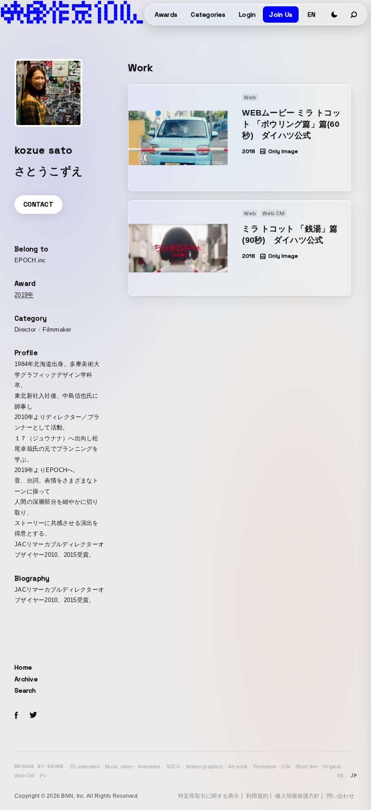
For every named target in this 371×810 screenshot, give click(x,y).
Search (25, 690)
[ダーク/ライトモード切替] (334, 14)
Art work (237, 766)
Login (247, 14)
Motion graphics (204, 766)
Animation (149, 766)
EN (311, 14)
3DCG (173, 766)
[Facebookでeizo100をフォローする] (16, 716)
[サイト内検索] (354, 14)
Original (331, 766)
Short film (306, 766)
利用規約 (257, 796)
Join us (280, 14)
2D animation (85, 766)
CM (286, 766)
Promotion (264, 766)
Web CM (24, 775)
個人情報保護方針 (297, 796)
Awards (166, 14)
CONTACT (38, 204)
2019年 (23, 294)
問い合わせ (340, 796)
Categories (208, 14)
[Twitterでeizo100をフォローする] (33, 716)
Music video (119, 766)
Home (23, 667)
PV (43, 775)
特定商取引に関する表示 (208, 796)
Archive (26, 679)
